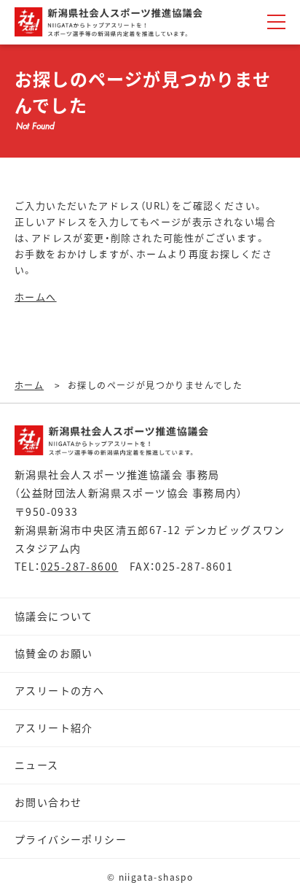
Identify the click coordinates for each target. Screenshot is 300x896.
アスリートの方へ (59, 690)
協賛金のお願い (54, 653)
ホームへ (36, 297)
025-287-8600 (80, 566)
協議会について (54, 616)
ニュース (37, 764)
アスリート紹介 (54, 727)
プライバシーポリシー (71, 839)
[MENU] (276, 21)
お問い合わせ (48, 802)
